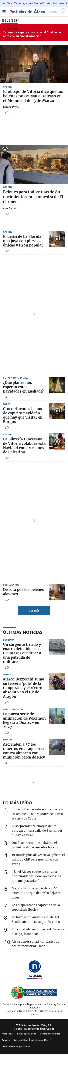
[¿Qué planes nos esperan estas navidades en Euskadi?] (57, 385)
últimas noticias (22, 632)
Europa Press (11, 107)
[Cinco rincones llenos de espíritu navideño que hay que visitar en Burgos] (57, 411)
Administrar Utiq (39, 1040)
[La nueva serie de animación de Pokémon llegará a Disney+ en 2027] (57, 716)
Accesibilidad (21, 1040)
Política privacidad (26, 1033)
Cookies (6, 1040)
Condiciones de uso (50, 1033)
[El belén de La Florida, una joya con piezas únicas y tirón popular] (57, 239)
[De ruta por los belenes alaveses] (57, 592)
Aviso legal (7, 1033)
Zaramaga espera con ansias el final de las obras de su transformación (32, 34)
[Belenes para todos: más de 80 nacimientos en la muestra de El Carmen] (34, 164)
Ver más (34, 610)
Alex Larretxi (11, 208)
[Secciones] (4, 11)
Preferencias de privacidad (16, 1046)
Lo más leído (17, 802)
